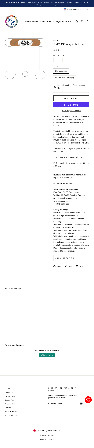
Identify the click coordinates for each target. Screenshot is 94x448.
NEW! (35, 21)
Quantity (59, 56)
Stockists (8, 408)
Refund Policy (10, 400)
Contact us (9, 392)
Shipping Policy (10, 404)
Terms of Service (11, 411)
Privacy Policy (10, 396)
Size (56, 66)
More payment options (71, 111)
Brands (65, 21)
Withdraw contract (11, 415)
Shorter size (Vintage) (64, 78)
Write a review (47, 355)
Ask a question (64, 258)
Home (28, 21)
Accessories (45, 21)
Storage (57, 21)
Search (7, 389)
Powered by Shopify (47, 439)
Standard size (61, 71)
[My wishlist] (82, 21)
